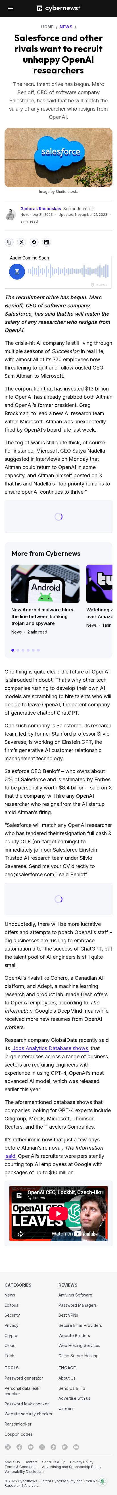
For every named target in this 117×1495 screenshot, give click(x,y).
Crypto (11, 1335)
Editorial (12, 1305)
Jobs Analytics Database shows (50, 1048)
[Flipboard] (64, 1447)
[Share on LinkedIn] (46, 242)
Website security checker (29, 1413)
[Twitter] (8, 1447)
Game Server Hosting (78, 1355)
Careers (66, 1408)
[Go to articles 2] (17, 650)
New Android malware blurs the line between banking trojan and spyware (42, 616)
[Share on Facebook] (34, 242)
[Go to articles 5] (33, 650)
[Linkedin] (42, 1447)
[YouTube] (30, 1447)
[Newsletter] (76, 1447)
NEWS (66, 26)
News (16, 632)
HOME (47, 26)
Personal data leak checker (22, 1391)
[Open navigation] (10, 8)
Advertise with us (74, 1398)
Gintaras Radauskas (40, 208)
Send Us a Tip (71, 1388)
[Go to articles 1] (12, 650)
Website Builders (74, 1335)
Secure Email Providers (80, 1325)
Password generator (24, 1378)
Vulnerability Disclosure (24, 1471)
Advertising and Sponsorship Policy (71, 1467)
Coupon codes (19, 1434)
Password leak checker (27, 1403)
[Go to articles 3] (23, 650)
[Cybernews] (58, 8)
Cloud (10, 1345)
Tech (9, 1355)
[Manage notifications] (102, 1481)
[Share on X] (21, 242)
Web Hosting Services (79, 1345)
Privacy (11, 1325)
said (10, 1156)
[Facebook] (19, 1447)
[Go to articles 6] (38, 650)
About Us (67, 1378)
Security (12, 1315)
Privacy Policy (81, 1462)
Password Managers (77, 1305)
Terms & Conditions (21, 1467)
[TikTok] (53, 1447)
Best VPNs (68, 1315)
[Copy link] (9, 242)
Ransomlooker (18, 1424)
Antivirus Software (75, 1295)
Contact (30, 1462)
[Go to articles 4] (28, 650)
